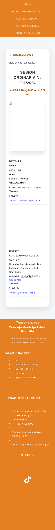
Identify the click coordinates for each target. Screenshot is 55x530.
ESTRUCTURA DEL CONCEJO (27, 11)
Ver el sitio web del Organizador (24, 200)
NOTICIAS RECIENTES (27, 26)
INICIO (27, 4)
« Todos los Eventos (21, 55)
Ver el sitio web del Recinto (22, 292)
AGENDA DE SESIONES (27, 33)
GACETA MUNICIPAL (27, 18)
